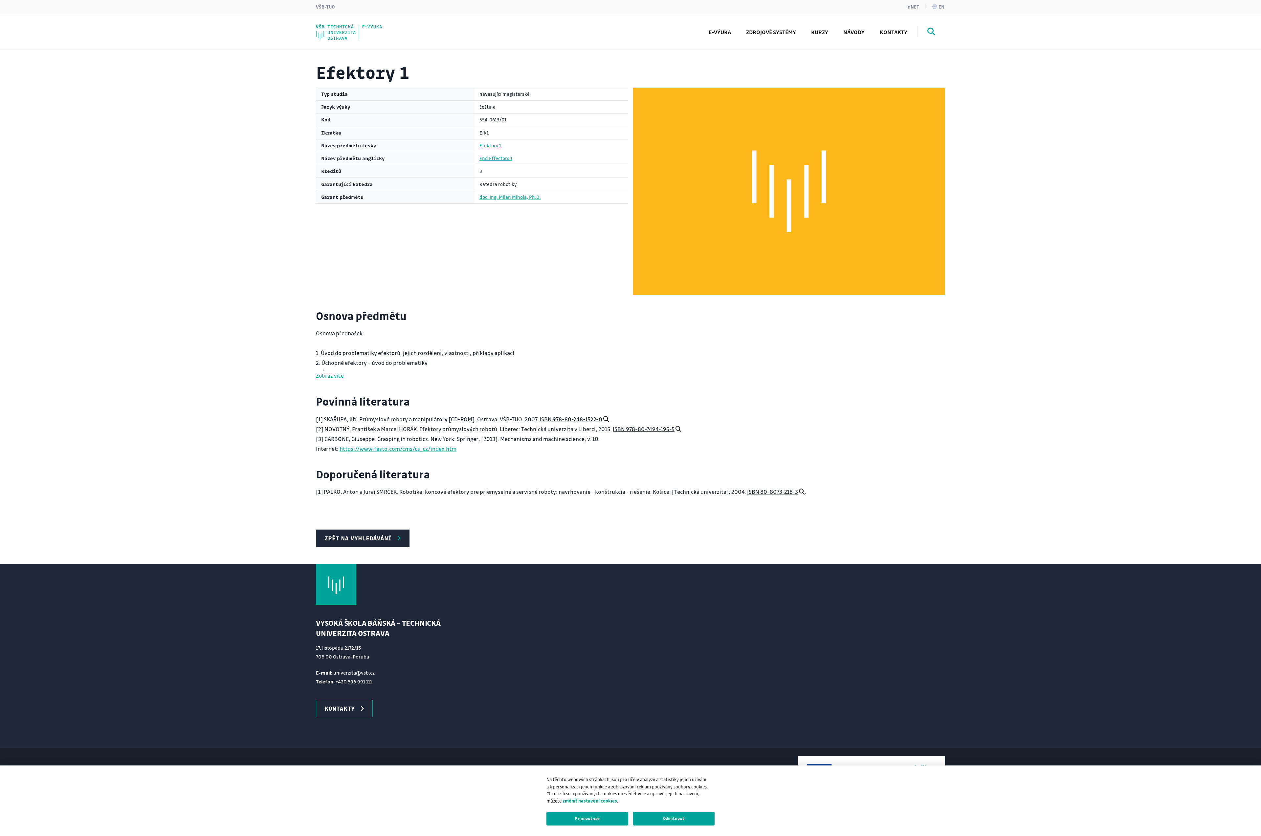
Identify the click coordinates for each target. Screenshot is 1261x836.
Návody (854, 32)
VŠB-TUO (325, 7)
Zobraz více (330, 375)
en (941, 7)
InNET (912, 7)
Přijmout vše (587, 818)
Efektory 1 (490, 145)
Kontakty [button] (339, 708)
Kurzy (819, 32)
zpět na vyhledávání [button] (357, 538)
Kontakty (893, 32)
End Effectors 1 (495, 158)
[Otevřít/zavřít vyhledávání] (931, 32)
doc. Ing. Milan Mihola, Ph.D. (510, 197)
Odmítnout (673, 818)
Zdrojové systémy (771, 32)
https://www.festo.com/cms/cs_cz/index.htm (398, 448)
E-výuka (720, 32)
